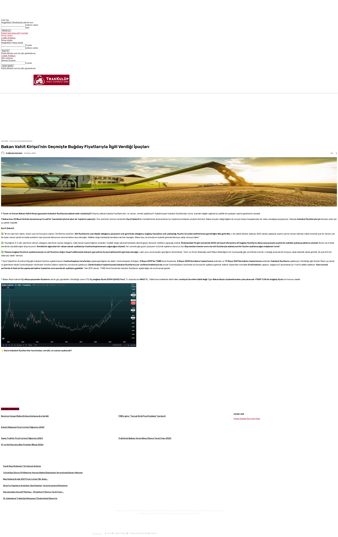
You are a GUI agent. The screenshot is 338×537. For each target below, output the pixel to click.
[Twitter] (331, 71)
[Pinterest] (124, 518)
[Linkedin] (109, 518)
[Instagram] (328, 71)
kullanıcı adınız (31, 25)
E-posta (28, 45)
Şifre (27, 28)
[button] (334, 90)
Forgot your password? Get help (14, 33)
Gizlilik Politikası (8, 38)
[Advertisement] (226, 459)
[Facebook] (324, 71)
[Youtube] (335, 71)
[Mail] (116, 518)
